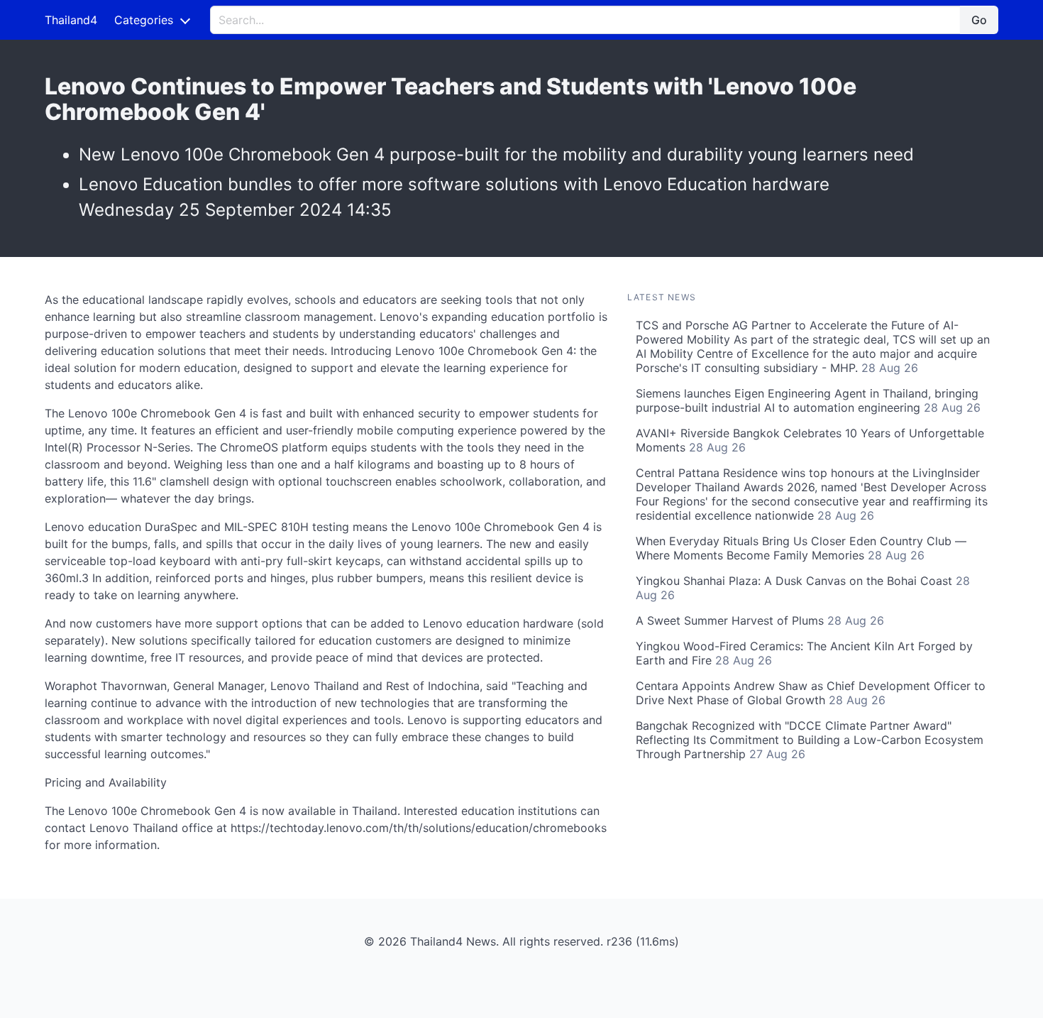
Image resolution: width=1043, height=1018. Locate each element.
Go (979, 20)
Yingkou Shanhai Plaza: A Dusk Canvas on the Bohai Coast (803, 588)
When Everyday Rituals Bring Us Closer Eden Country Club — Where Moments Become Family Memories (801, 548)
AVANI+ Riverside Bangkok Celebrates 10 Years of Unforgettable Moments (810, 440)
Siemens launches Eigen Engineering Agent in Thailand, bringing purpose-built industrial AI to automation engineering (808, 400)
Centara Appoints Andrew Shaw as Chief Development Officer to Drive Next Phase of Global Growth (811, 693)
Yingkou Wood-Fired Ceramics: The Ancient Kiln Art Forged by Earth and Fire (804, 653)
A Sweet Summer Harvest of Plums (760, 620)
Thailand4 (71, 20)
